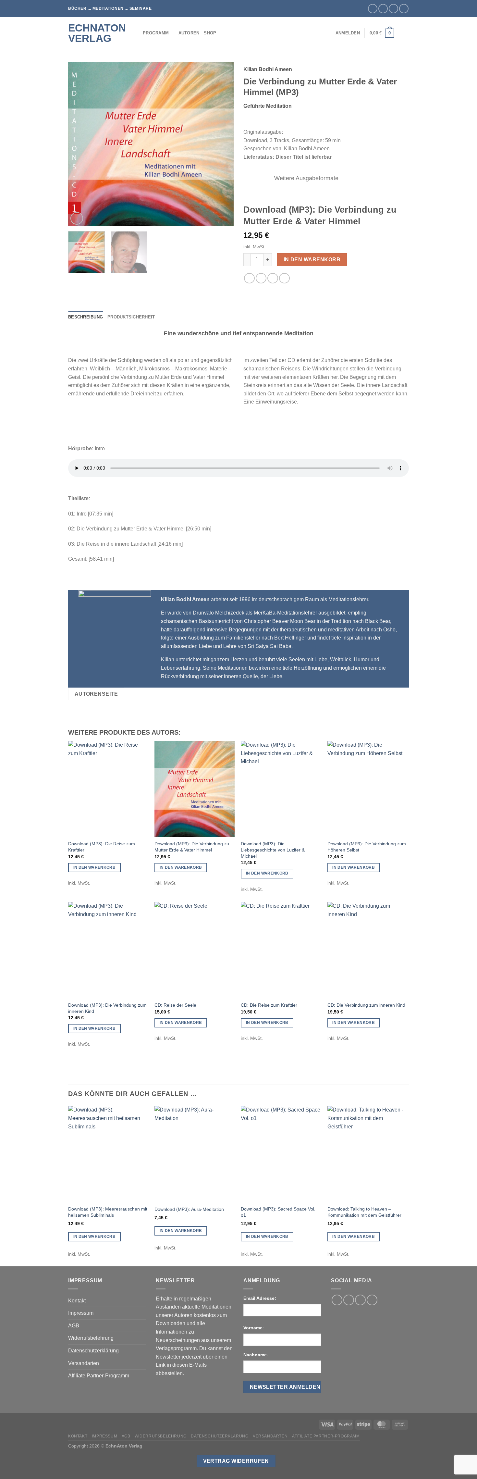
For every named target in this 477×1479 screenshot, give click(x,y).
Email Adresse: (259, 1298)
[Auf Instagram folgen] (383, 8)
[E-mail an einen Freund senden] (261, 278)
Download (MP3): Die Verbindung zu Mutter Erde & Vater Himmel (191, 846)
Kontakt (77, 1300)
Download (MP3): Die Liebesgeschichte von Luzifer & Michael (273, 849)
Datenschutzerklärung (93, 1350)
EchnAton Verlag (97, 33)
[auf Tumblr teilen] (284, 278)
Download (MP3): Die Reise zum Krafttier (101, 846)
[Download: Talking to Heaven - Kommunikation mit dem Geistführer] (367, 1154)
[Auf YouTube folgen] (404, 8)
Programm (156, 33)
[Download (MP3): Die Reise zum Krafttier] (108, 789)
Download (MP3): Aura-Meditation (189, 1209)
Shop (210, 33)
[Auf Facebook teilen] (249, 278)
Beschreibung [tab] (85, 317)
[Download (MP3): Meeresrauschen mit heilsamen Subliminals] (108, 1154)
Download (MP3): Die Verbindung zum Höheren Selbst (366, 846)
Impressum (80, 1313)
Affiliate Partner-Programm (98, 1375)
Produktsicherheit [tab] (131, 317)
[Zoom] (76, 218)
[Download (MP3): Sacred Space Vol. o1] (281, 1154)
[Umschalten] (263, 179)
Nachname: (255, 1354)
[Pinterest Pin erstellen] (272, 278)
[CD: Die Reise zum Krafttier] (281, 950)
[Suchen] (406, 33)
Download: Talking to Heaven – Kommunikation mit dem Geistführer (364, 1212)
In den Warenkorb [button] (94, 867)
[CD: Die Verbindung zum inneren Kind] (367, 950)
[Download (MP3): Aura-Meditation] (194, 1154)
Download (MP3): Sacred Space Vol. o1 (278, 1212)
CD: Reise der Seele (175, 1005)
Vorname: (253, 1327)
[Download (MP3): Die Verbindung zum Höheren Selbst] (367, 789)
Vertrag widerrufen (236, 1461)
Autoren (189, 33)
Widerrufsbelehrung (91, 1338)
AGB (73, 1325)
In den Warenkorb (312, 259)
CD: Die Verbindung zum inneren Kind (366, 1005)
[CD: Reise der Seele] (194, 950)
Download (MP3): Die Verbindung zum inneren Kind (107, 1008)
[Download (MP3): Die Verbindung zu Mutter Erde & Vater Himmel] (194, 789)
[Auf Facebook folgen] (372, 8)
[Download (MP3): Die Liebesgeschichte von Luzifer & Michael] (281, 789)
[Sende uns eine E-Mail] (393, 8)
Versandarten (83, 1363)
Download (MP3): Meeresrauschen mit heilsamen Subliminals (107, 1212)
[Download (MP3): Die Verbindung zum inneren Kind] (108, 950)
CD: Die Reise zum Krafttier (269, 1005)
